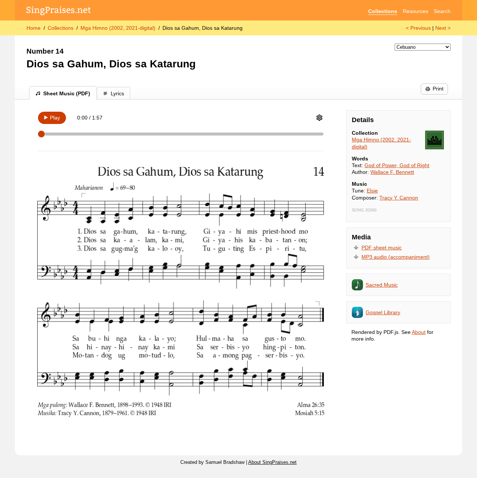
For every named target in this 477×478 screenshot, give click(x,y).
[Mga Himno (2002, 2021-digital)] (434, 140)
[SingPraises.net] (58, 11)
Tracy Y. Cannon (398, 198)
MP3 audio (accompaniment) (395, 257)
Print (438, 89)
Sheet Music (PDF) (66, 93)
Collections (382, 11)
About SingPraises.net (272, 462)
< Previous (418, 28)
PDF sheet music (381, 248)
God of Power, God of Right (396, 165)
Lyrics (117, 93)
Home (33, 28)
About (419, 332)
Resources (415, 11)
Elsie (372, 191)
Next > (443, 28)
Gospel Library (383, 312)
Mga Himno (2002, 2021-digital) (117, 28)
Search (442, 11)
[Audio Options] (319, 117)
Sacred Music (382, 285)
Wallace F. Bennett (392, 172)
